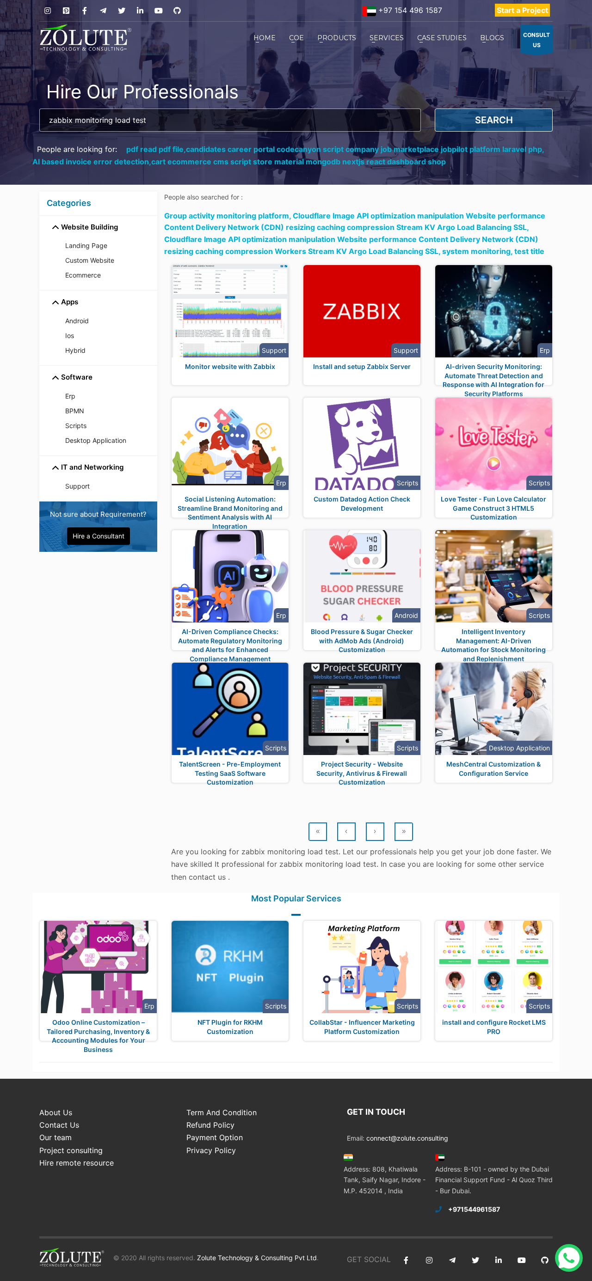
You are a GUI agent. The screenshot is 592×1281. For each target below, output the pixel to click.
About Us (55, 1112)
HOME (264, 38)
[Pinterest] (66, 11)
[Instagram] (47, 11)
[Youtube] (158, 11)
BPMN (74, 411)
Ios (69, 335)
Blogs (492, 38)
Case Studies (442, 38)
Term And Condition (221, 1112)
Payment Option (214, 1137)
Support (77, 486)
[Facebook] (84, 11)
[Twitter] (121, 11)
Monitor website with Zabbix (230, 366)
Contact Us (59, 1125)
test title (529, 251)
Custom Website (89, 260)
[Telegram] (103, 11)
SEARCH (494, 120)
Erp (70, 396)
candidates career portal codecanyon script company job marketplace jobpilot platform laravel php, (365, 149)
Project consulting (71, 1150)
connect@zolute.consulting (407, 1138)
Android (77, 321)
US (536, 39)
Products (336, 38)
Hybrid (75, 350)
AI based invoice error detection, (91, 161)
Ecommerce (83, 275)
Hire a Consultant (98, 536)
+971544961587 (474, 1209)
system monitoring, (478, 251)
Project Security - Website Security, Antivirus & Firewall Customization (361, 773)
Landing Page (86, 245)
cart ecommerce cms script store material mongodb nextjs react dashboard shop (298, 161)
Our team (55, 1137)
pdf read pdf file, (156, 149)
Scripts (75, 425)
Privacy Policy (211, 1150)
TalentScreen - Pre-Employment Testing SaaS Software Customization (230, 773)
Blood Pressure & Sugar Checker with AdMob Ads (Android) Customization (362, 640)
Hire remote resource (76, 1162)
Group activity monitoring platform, (228, 215)
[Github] (177, 11)
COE (296, 38)
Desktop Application (95, 440)
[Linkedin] (140, 11)
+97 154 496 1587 (409, 10)
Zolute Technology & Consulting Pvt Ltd (256, 1258)
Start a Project (522, 10)
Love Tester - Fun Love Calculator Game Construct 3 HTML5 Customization (493, 508)
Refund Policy (210, 1125)
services (387, 38)
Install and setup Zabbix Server (362, 366)
